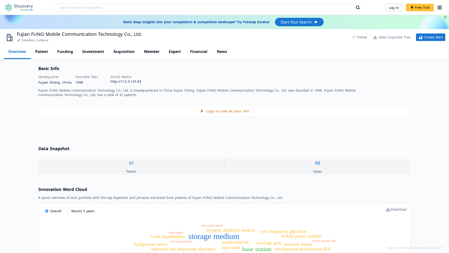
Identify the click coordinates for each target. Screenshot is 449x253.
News (222, 51)
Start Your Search (296, 22)
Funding (65, 51)
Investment (93, 51)
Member (151, 51)
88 (317, 163)
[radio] (53, 211)
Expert (175, 51)
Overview (17, 51)
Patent (41, 51)
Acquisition (124, 51)
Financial (198, 51)
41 (131, 163)
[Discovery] (19, 7)
